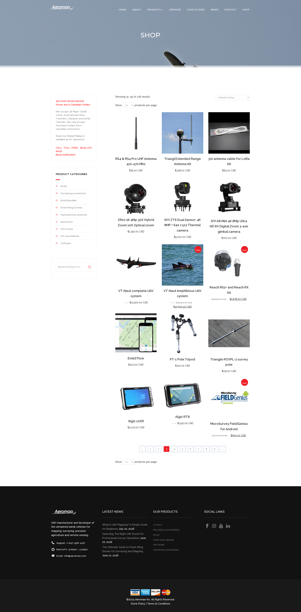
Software (65, 243)
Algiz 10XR (136, 421)
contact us (62, 139)
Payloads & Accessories (73, 214)
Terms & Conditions (158, 603)
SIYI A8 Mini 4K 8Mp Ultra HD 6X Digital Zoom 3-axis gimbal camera (229, 226)
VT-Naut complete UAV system (135, 293)
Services (175, 9)
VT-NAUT (157, 525)
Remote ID (66, 221)
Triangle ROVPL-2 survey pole (229, 362)
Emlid (63, 186)
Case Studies (196, 9)
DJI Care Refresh (69, 236)
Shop (245, 9)
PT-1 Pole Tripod (182, 359)
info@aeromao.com (75, 556)
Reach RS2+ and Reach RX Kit (229, 290)
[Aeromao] (61, 10)
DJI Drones (66, 229)
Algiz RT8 (182, 417)
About (136, 9)
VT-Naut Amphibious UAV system (182, 293)
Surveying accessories (73, 193)
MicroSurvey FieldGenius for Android (229, 426)
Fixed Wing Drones (71, 207)
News (214, 9)
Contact (230, 9)
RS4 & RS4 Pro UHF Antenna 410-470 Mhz (136, 161)
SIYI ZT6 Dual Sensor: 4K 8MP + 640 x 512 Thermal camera (182, 225)
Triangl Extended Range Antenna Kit (182, 161)
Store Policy (74, 135)
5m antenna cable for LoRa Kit (229, 161)
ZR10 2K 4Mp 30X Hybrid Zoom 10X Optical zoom (136, 222)
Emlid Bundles (68, 200)
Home (122, 9)
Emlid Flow (136, 358)
